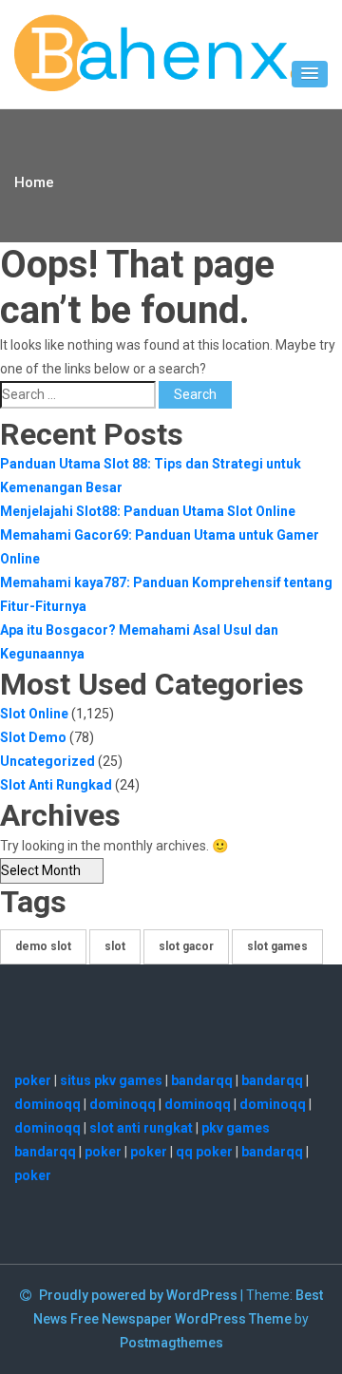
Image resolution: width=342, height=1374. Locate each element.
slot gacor (186, 946)
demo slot (43, 946)
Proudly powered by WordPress (139, 1295)
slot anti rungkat (141, 1127)
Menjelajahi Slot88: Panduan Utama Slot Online (147, 511)
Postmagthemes (171, 1342)
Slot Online (34, 713)
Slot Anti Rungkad (56, 784)
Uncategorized (47, 761)
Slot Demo (33, 737)
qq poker (204, 1151)
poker (32, 1080)
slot (114, 946)
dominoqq (47, 1104)
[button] (310, 74)
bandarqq (202, 1080)
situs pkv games (111, 1080)
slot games (277, 946)
